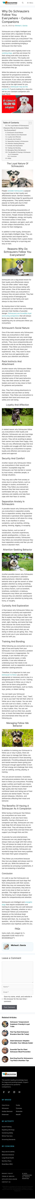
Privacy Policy (7, 1173)
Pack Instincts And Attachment (17, 134)
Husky (18, 1105)
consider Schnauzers (15, 191)
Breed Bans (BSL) (7, 1164)
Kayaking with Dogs (8, 1130)
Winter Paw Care (7, 1136)
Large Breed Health (8, 1158)
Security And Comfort (14, 139)
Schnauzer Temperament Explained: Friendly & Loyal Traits (20, 1024)
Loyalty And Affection (14, 137)
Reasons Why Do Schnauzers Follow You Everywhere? (16, 129)
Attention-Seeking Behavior (16, 143)
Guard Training (6, 1126)
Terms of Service (8, 1176)
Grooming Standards (8, 1139)
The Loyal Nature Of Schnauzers (18, 125)
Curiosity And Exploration (15, 145)
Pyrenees (19, 1108)
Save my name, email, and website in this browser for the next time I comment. (18, 999)
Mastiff (18, 1114)
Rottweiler (19, 1111)
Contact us (6, 1182)
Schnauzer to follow (9, 675)
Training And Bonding (14, 148)
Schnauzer (5, 1108)
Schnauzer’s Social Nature (15, 132)
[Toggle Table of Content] (29, 122)
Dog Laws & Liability (8, 1151)
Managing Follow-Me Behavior (17, 150)
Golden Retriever (7, 1111)
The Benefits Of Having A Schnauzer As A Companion (19, 153)
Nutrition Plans (6, 1161)
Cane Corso (5, 1105)
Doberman (5, 1114)
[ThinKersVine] (10, 3)
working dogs (7, 53)
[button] (22, 3)
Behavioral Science (8, 1155)
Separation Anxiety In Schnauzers (18, 141)
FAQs (9, 158)
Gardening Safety (7, 1133)
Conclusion (14, 156)
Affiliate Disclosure (9, 1179)
